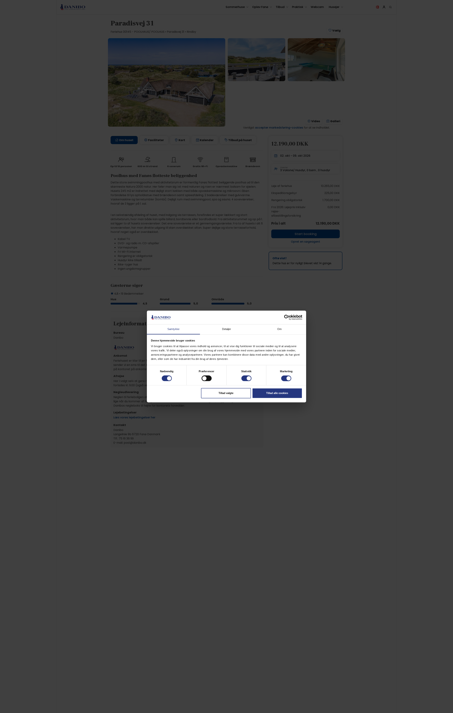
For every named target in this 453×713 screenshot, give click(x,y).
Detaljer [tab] (226, 329)
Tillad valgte (226, 393)
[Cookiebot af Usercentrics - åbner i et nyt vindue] (286, 317)
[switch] (207, 378)
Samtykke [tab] (173, 329)
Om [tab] (279, 329)
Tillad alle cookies (277, 393)
